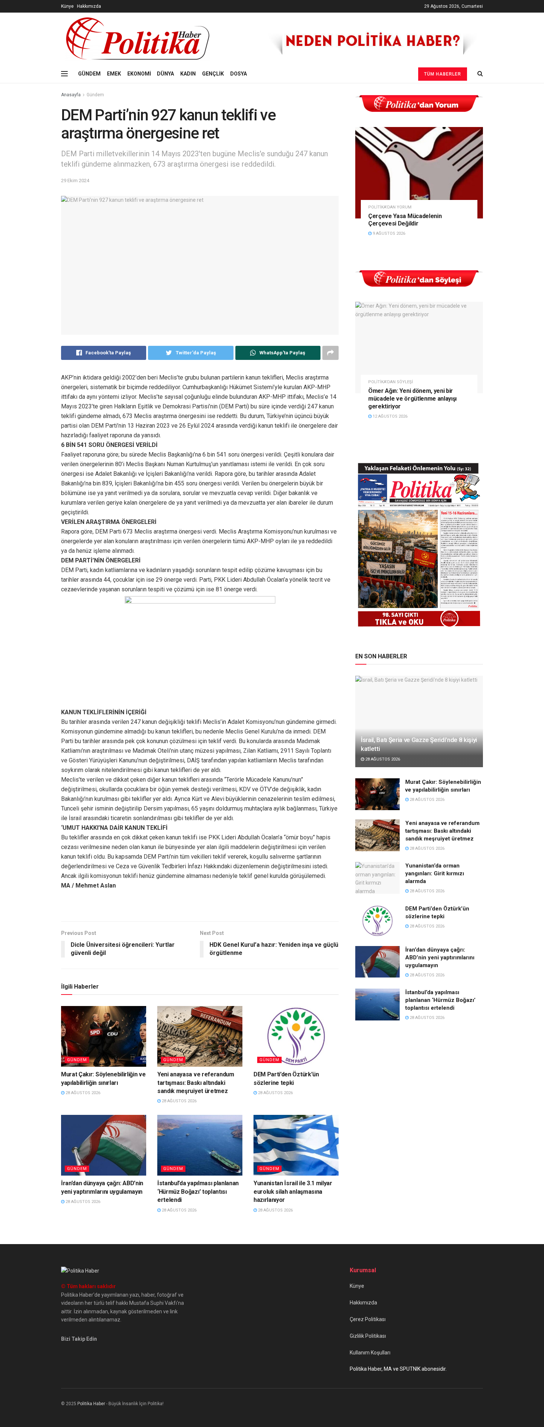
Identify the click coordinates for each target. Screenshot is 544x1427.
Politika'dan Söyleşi (390, 382)
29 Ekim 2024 (75, 180)
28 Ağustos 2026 (82, 1092)
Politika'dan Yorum (390, 207)
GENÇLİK (213, 74)
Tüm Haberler (442, 74)
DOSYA (238, 74)
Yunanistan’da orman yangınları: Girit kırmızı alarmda (434, 873)
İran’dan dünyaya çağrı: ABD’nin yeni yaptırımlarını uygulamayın (439, 957)
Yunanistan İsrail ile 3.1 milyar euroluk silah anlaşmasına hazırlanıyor (292, 1191)
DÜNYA (165, 74)
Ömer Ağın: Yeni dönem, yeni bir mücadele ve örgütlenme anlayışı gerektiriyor (412, 398)
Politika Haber (91, 1403)
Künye (67, 6)
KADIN (188, 74)
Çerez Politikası (368, 1319)
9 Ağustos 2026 (388, 233)
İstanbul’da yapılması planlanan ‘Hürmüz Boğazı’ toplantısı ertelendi (198, 1191)
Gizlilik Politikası (368, 1336)
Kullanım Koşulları (370, 1353)
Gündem (95, 94)
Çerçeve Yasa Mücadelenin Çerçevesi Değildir (404, 220)
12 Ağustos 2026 (389, 416)
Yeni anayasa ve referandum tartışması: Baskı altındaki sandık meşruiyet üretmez (195, 1083)
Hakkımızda (89, 6)
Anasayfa (71, 94)
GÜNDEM (89, 74)
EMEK (114, 74)
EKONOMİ (139, 74)
